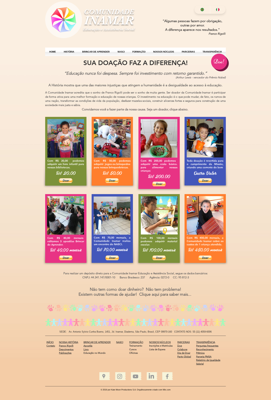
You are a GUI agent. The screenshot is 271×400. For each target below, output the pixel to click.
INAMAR (109, 20)
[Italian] (218, 9)
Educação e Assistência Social (109, 29)
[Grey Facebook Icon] (167, 376)
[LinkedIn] (151, 376)
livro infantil (70, 164)
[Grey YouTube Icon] (135, 376)
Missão (218, 164)
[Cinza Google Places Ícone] (103, 376)
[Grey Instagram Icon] (119, 376)
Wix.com (167, 390)
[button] (65, 180)
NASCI (118, 244)
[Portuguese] (202, 9)
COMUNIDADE (109, 12)
